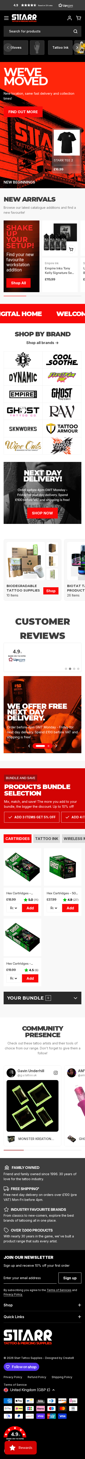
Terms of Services (59, 1290)
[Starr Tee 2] (67, 143)
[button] (43, 5)
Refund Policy (37, 1377)
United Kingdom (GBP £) (30, 1390)
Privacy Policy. (13, 1294)
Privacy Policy (13, 1377)
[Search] (75, 31)
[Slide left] (8, 47)
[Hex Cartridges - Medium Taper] (22, 937)
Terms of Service (15, 1384)
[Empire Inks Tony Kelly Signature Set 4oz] (60, 238)
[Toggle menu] (6, 18)
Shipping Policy (62, 1377)
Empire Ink (52, 263)
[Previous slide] (29, 746)
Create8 (68, 1358)
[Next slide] (56, 746)
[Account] (69, 18)
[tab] (18, 838)
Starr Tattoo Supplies (28, 1358)
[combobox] (42, 31)
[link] (52, 548)
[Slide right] (77, 47)
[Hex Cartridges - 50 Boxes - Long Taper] (63, 867)
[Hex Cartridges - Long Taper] (22, 867)
